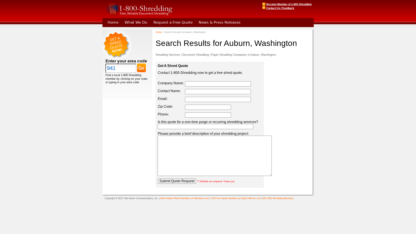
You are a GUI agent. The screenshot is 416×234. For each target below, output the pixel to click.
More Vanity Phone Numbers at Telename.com (184, 198)
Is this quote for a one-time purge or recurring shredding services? (208, 122)
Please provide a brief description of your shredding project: (203, 133)
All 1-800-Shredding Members (278, 198)
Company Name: (171, 83)
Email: (162, 99)
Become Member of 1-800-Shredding (289, 4)
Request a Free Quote (173, 22)
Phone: (163, 114)
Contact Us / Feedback (280, 8)
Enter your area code (126, 61)
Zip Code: (165, 106)
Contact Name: (169, 91)
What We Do (136, 22)
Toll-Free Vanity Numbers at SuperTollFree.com (236, 198)
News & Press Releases (219, 22)
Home (113, 22)
